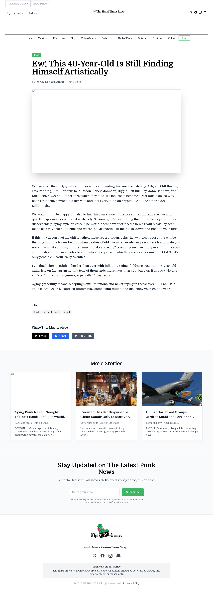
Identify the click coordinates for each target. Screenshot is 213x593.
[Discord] (205, 12)
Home (29, 38)
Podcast (33, 13)
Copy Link (85, 335)
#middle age (51, 312)
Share (63, 335)
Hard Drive (40, 3)
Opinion (142, 38)
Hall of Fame (125, 38)
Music (41, 38)
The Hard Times (18, 3)
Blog (73, 38)
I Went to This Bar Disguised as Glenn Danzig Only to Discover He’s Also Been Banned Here (104, 417)
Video (171, 38)
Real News (59, 38)
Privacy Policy (131, 583)
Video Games (88, 38)
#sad (67, 312)
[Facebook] (195, 12)
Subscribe (133, 492)
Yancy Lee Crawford (50, 81)
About (17, 13)
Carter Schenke (89, 423)
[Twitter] (191, 12)
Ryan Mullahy (154, 423)
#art (36, 312)
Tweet (43, 335)
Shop (184, 38)
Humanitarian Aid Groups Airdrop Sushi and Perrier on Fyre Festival (169, 417)
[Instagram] (200, 12)
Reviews (158, 38)
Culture (106, 38)
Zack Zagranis (23, 423)
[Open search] (8, 13)
